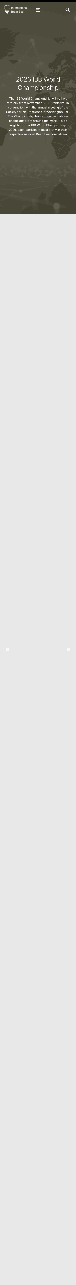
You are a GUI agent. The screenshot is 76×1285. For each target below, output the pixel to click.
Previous (7, 649)
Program (38, 664)
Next (68, 649)
